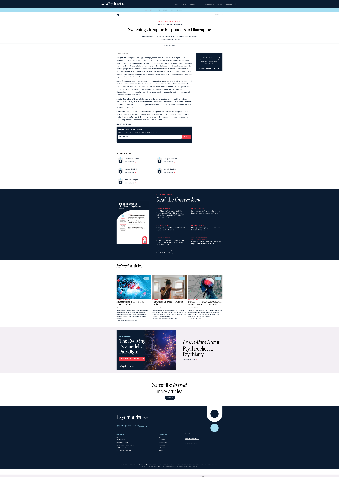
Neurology (218, 15)
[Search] (235, 4)
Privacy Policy (124, 464)
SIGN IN (187, 434)
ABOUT (119, 437)
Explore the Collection (189, 359)
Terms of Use (133, 464)
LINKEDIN (162, 445)
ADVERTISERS (121, 440)
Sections (189, 10)
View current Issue (164, 252)
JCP (171, 4)
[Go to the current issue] (133, 244)
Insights (184, 4)
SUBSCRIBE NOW (191, 444)
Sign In (219, 4)
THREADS (162, 448)
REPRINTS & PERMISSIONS (125, 445)
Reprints (179, 10)
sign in (206, 61)
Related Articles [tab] (169, 45)
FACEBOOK (162, 440)
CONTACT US (121, 448)
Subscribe (228, 4)
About (192, 4)
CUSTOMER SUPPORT (124, 450)
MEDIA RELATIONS (123, 442)
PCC (176, 4)
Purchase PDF (149, 10)
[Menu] (103, 4)
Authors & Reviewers (206, 4)
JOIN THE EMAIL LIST (192, 438)
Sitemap (195, 466)
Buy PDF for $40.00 (209, 57)
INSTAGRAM (163, 442)
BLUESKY (162, 450)
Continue (186, 137)
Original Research (163, 25)
